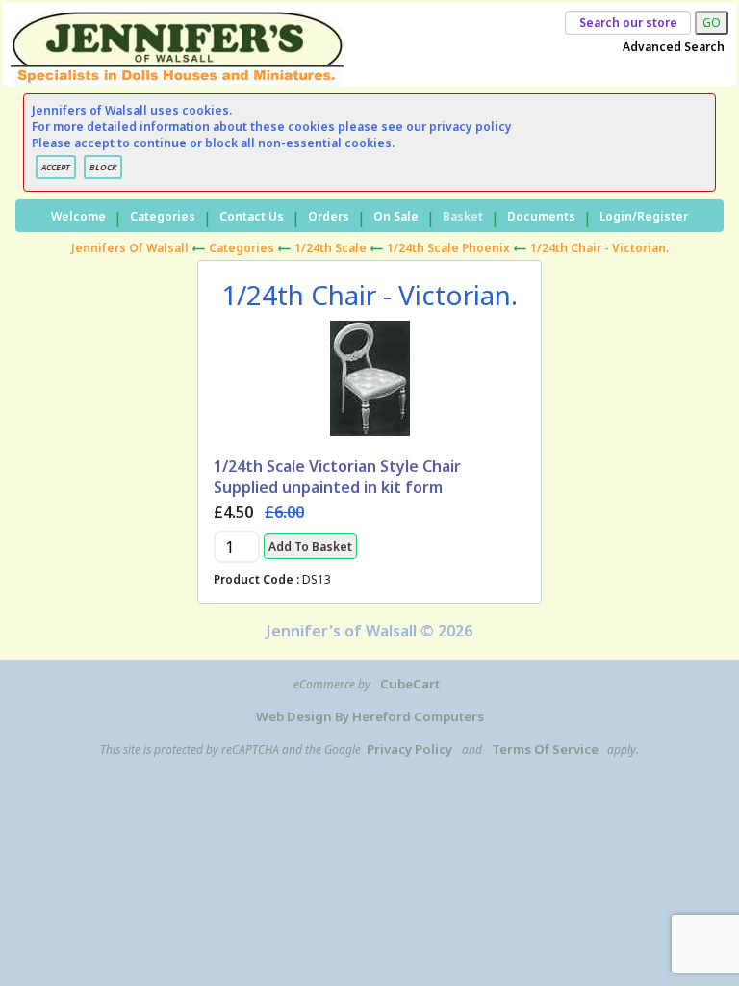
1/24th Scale (330, 248)
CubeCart (410, 683)
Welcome (78, 216)
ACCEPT (55, 167)
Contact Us (251, 216)
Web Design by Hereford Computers (370, 716)
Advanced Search (674, 47)
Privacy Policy (409, 749)
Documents (541, 216)
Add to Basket (310, 546)
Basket (463, 216)
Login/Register (643, 216)
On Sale (396, 216)
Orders (328, 216)
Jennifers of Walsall (130, 248)
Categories (162, 216)
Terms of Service (545, 749)
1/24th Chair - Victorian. (599, 248)
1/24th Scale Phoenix (448, 248)
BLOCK (102, 167)
